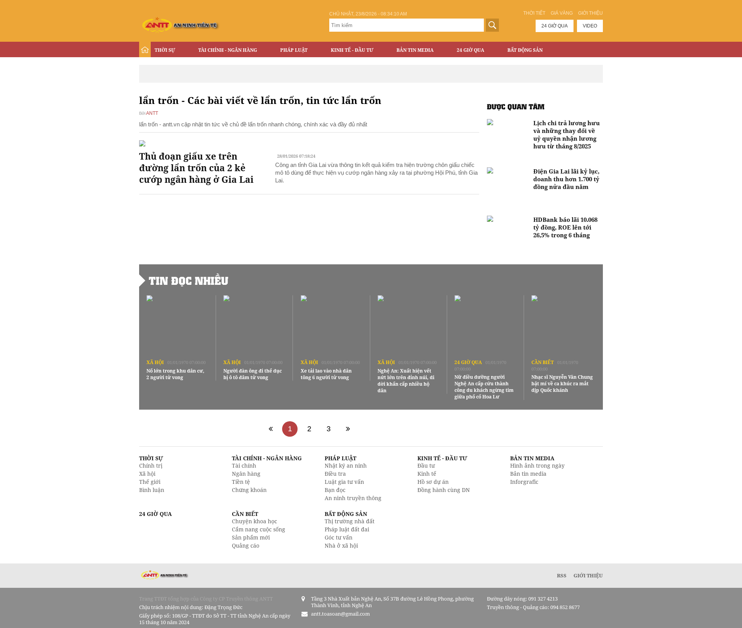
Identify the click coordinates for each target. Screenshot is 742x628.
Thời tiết (534, 13)
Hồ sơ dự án (433, 481)
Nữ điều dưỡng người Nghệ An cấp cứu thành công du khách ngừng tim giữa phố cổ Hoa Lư (484, 387)
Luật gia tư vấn (344, 481)
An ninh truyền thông (353, 498)
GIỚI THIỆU (588, 575)
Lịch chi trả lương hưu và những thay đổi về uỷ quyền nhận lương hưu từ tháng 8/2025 (566, 134)
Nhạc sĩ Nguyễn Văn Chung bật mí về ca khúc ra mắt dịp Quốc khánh (562, 383)
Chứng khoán (249, 490)
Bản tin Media (415, 50)
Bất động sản (525, 50)
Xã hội (155, 362)
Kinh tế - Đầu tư (352, 50)
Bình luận (151, 490)
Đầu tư (426, 465)
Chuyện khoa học (254, 521)
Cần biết (542, 362)
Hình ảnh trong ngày (537, 465)
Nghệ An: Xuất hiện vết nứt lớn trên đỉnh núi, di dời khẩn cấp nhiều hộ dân (406, 381)
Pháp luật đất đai (347, 529)
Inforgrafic (524, 481)
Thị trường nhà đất (349, 521)
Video (590, 26)
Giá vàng (562, 13)
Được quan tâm (516, 106)
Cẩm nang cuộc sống (258, 529)
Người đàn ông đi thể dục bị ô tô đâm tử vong (252, 374)
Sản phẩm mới (251, 537)
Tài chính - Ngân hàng (227, 50)
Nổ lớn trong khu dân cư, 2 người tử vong (175, 374)
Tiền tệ (241, 481)
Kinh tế (426, 473)
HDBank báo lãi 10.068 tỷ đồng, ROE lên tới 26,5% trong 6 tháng (565, 227)
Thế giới (149, 481)
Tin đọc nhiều (188, 280)
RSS (562, 575)
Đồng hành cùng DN (443, 490)
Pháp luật (294, 50)
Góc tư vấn (338, 537)
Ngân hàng (246, 473)
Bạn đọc (335, 490)
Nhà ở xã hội (341, 545)
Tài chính (244, 465)
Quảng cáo (245, 545)
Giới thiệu (590, 13)
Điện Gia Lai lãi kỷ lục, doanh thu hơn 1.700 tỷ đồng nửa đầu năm (566, 179)
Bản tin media (528, 473)
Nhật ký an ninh (346, 465)
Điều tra (335, 473)
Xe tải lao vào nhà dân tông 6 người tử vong (326, 374)
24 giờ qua (554, 26)
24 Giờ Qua (470, 50)
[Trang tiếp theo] (348, 429)
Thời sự (165, 50)
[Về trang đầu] (270, 429)
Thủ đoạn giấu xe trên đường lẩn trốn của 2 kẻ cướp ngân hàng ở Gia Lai (196, 168)
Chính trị (150, 465)
